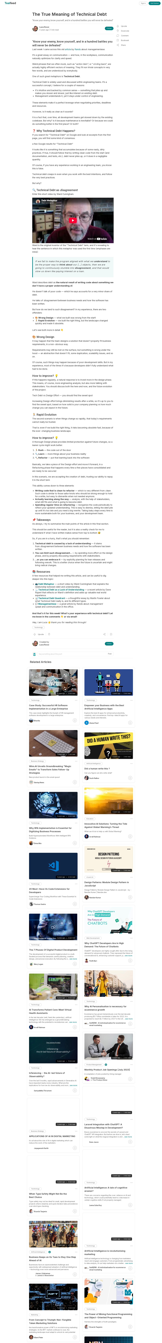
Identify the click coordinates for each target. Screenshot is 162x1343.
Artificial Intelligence (93, 763)
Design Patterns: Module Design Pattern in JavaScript (106, 884)
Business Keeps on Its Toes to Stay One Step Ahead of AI (52, 1259)
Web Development (93, 938)
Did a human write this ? (97, 768)
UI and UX (89, 877)
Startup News (39, 782)
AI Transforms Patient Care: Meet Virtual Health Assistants (50, 1011)
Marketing (34, 1315)
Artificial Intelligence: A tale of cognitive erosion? (105, 1189)
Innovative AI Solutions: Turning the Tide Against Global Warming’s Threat (105, 825)
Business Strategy (37, 761)
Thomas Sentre (40, 904)
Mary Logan (38, 964)
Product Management (94, 1064)
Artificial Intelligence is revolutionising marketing (104, 1252)
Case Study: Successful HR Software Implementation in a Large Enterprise (48, 707)
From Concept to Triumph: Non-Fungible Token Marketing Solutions (50, 1321)
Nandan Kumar (95, 898)
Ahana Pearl (94, 723)
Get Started (155, 3)
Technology (38, 627)
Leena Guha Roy (95, 1205)
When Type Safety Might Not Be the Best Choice (48, 1195)
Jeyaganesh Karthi (41, 1148)
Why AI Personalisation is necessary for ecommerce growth (105, 1008)
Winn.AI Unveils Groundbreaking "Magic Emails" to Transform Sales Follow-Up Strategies (50, 769)
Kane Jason (94, 1142)
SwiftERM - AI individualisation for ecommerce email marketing (107, 1024)
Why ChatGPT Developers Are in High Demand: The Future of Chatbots (104, 945)
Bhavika (37, 721)
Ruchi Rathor (94, 778)
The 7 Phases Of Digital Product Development (53, 950)
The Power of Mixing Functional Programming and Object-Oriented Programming (108, 1316)
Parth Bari (93, 961)
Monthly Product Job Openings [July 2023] (107, 1069)
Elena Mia (37, 843)
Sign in (143, 3)
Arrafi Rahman (94, 837)
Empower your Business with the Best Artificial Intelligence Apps (104, 707)
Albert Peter (38, 1337)
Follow (109, 28)
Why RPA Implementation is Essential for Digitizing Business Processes (50, 830)
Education (89, 819)
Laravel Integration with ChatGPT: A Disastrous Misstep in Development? (103, 1126)
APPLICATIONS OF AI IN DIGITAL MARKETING (52, 1136)
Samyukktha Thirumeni (43, 1091)
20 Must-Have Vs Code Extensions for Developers (49, 891)
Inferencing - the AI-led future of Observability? (47, 1075)
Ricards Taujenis (95, 1327)
